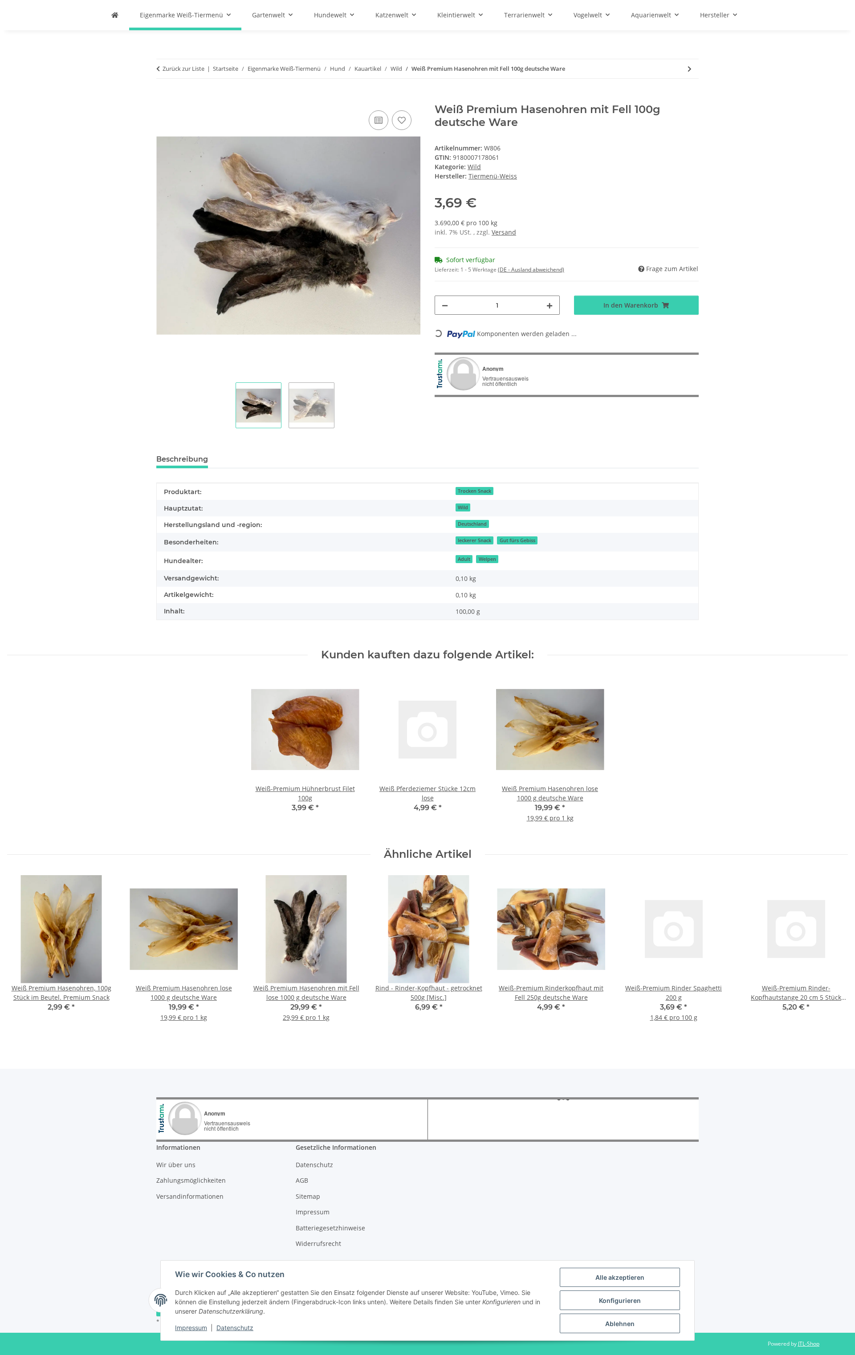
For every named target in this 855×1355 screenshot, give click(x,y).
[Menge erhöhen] (549, 305)
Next (833, 954)
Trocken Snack (474, 491)
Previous (22, 954)
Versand (504, 232)
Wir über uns (175, 1164)
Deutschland (472, 524)
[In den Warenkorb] (163, 98)
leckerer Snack (474, 540)
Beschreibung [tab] (182, 459)
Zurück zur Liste (183, 69)
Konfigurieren (620, 1300)
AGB (302, 1180)
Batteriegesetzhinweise (330, 1228)
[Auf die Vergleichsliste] (378, 120)
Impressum (191, 1327)
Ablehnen (620, 1323)
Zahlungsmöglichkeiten (191, 1180)
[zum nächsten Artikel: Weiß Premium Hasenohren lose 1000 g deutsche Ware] (689, 68)
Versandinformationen (190, 1196)
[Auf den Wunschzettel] (401, 120)
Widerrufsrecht (318, 1243)
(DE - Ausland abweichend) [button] (531, 269)
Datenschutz (234, 1327)
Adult (464, 559)
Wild (474, 166)
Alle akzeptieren (619, 1277)
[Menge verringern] (445, 305)
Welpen (487, 559)
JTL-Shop (808, 1343)
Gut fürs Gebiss (517, 540)
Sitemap (308, 1196)
